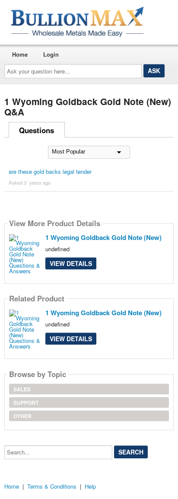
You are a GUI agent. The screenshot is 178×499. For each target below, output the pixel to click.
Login (51, 54)
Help (90, 486)
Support (25, 402)
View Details (71, 263)
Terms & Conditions (51, 486)
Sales (22, 389)
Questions (36, 130)
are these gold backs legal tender (50, 171)
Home (20, 54)
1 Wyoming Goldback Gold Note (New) (103, 237)
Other (22, 416)
